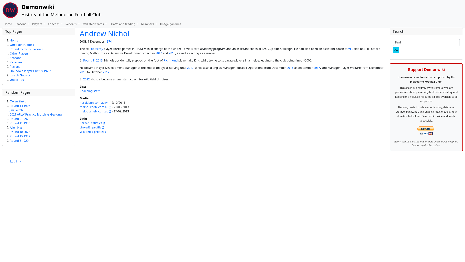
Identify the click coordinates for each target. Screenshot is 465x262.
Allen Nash (17, 128)
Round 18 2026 (20, 132)
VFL (350, 49)
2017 (190, 68)
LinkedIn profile (90, 127)
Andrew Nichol (104, 33)
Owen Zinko (18, 101)
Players (15, 67)
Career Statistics (91, 123)
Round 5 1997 (19, 119)
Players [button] (37, 24)
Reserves (16, 62)
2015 (83, 72)
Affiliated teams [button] (93, 24)
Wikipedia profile (91, 132)
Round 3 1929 (19, 141)
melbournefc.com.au (94, 107)
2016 (290, 68)
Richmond (171, 60)
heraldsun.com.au (92, 103)
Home (8, 24)
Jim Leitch (16, 110)
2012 (158, 53)
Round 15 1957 (20, 136)
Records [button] (71, 24)
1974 (108, 41)
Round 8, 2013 (93, 60)
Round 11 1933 (20, 123)
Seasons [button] (21, 24)
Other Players (19, 53)
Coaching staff (90, 91)
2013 (172, 53)
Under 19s (17, 80)
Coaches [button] (54, 24)
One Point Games (22, 45)
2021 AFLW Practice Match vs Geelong (36, 114)
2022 (86, 79)
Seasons (15, 58)
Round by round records (27, 49)
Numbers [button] (148, 24)
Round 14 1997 (20, 106)
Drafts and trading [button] (123, 24)
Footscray (96, 49)
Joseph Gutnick (20, 75)
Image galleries (170, 24)
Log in (14, 161)
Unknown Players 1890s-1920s (31, 71)
